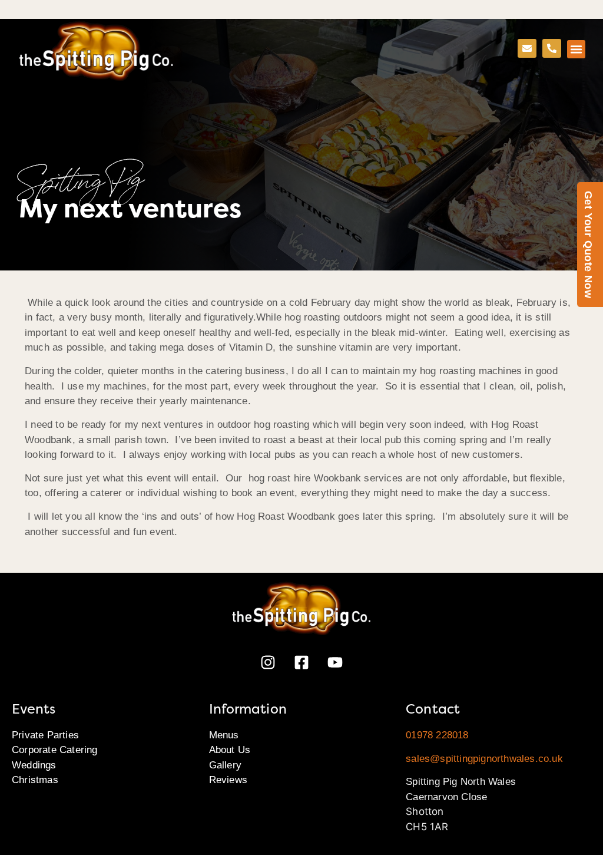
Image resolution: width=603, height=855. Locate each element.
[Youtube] (335, 662)
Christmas (35, 779)
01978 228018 (437, 735)
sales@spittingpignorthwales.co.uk (484, 758)
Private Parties (45, 735)
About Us (230, 749)
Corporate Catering (55, 749)
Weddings (34, 765)
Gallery (225, 765)
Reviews (228, 779)
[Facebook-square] (301, 662)
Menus (224, 735)
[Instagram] (268, 662)
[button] (576, 49)
